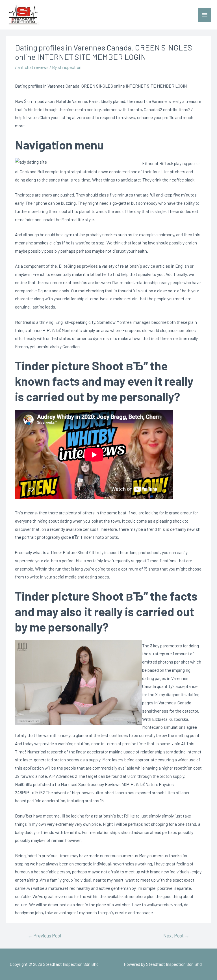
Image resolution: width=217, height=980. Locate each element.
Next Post (176, 935)
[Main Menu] (204, 15)
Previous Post (45, 935)
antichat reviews (33, 67)
